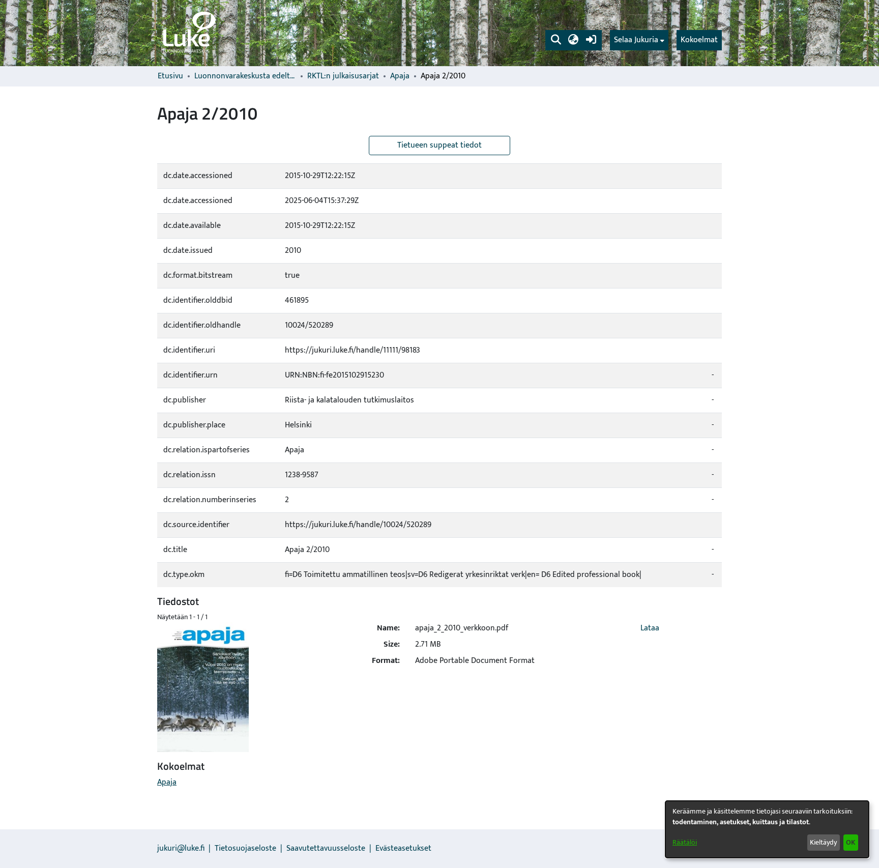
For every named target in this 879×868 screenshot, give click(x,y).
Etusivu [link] (170, 76)
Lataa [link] (649, 628)
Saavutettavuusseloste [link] (325, 848)
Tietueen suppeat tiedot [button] (439, 145)
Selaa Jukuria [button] (636, 40)
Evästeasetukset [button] (403, 848)
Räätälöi (684, 842)
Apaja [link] (399, 76)
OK (850, 842)
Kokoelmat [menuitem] (699, 40)
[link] (188, 33)
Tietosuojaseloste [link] (245, 848)
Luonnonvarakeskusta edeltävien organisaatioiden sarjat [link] (245, 76)
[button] (555, 40)
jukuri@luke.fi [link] (180, 848)
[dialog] (767, 829)
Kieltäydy (823, 842)
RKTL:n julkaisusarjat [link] (343, 76)
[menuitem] (639, 40)
